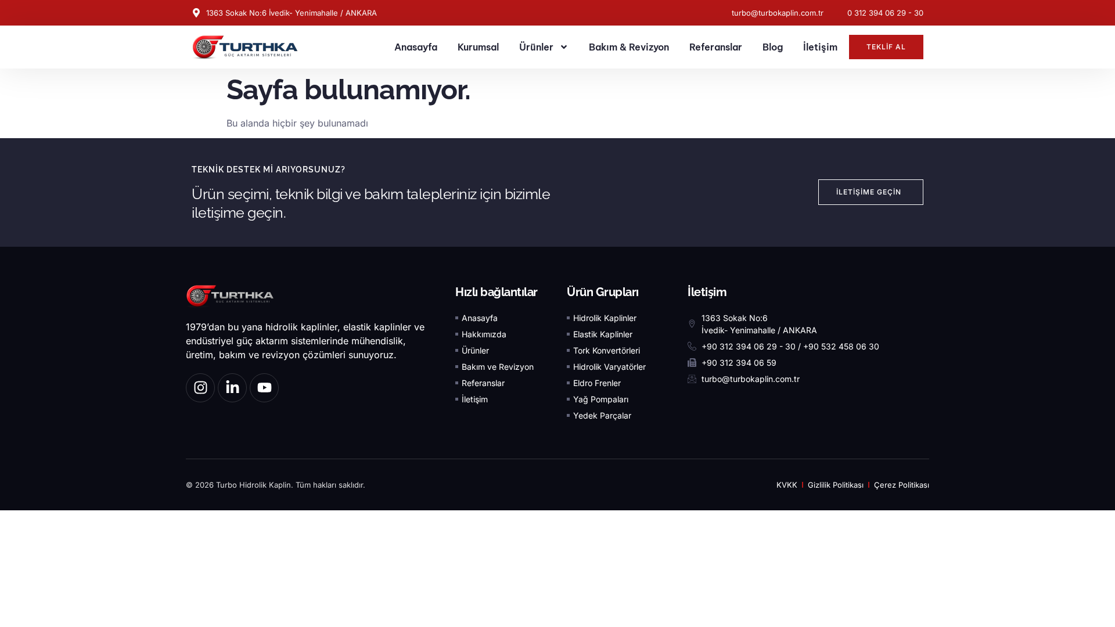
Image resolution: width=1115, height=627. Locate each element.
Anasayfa (415, 47)
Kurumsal (478, 47)
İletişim (820, 47)
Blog (772, 47)
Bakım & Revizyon (629, 47)
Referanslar (715, 47)
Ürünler (536, 47)
